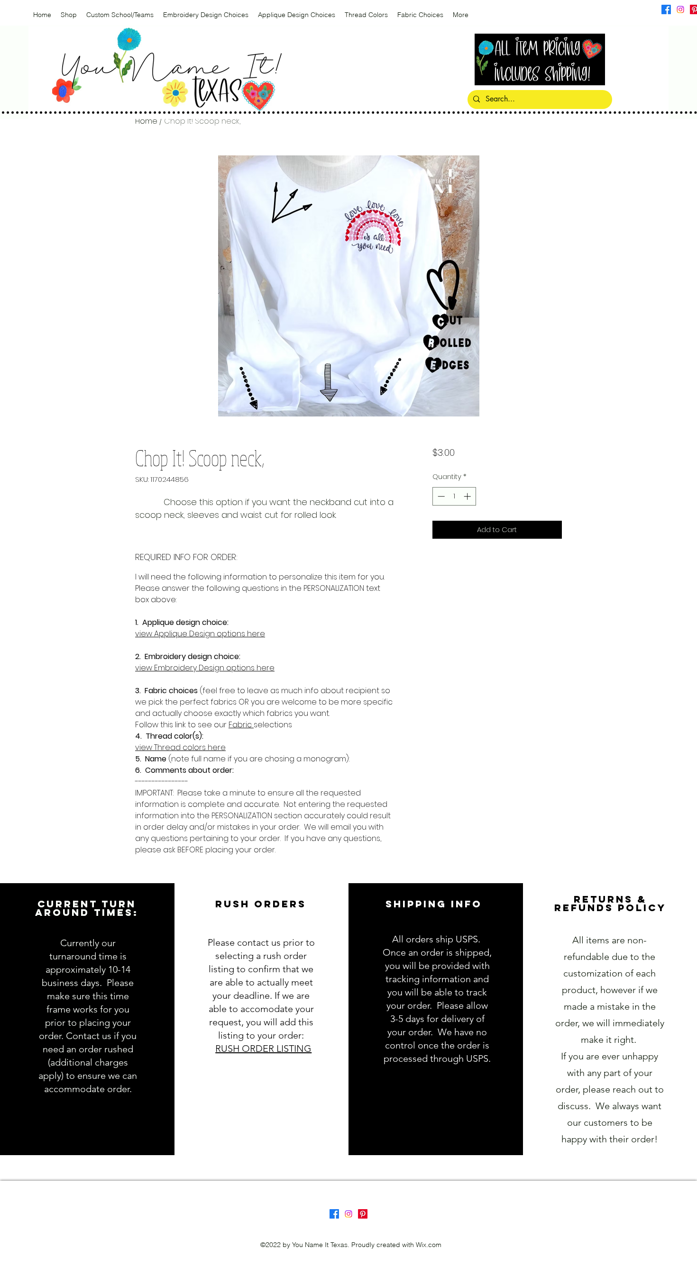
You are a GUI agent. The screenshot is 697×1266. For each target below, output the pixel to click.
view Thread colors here (180, 747)
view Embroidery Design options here (205, 667)
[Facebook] (666, 9)
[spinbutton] (454, 496)
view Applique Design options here (200, 633)
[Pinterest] (362, 1214)
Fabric (241, 724)
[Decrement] (440, 496)
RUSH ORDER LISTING (263, 1048)
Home (146, 121)
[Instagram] (680, 9)
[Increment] (468, 496)
